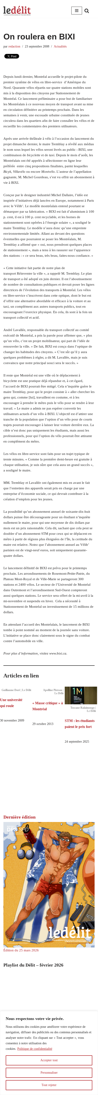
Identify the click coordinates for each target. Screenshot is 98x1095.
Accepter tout (49, 1060)
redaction (14, 46)
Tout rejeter (49, 1085)
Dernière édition (19, 816)
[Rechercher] (86, 11)
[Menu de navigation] (76, 10)
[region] (49, 1053)
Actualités (60, 46)
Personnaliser (49, 1072)
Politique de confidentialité (34, 1048)
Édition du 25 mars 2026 (21, 950)
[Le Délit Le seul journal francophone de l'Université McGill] (17, 11)
